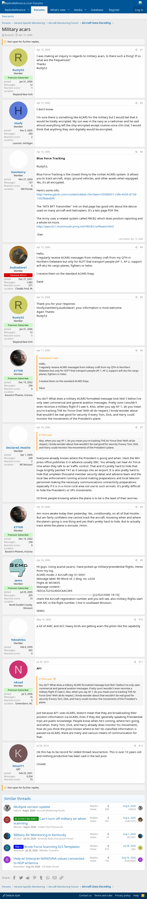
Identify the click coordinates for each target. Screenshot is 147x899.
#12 (141, 745)
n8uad (18, 682)
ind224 (17, 810)
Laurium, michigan (23, 143)
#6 (141, 350)
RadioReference (15, 10)
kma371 (18, 766)
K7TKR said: (45, 679)
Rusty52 (9, 35)
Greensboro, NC (24, 703)
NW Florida (27, 189)
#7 (141, 427)
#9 (141, 560)
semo (18, 580)
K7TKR (18, 371)
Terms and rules (103, 895)
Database (97, 10)
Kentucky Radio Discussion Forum (55, 838)
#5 (141, 297)
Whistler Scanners (49, 850)
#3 (141, 151)
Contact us (85, 895)
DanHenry (18, 172)
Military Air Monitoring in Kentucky (40, 835)
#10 (141, 619)
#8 (141, 507)
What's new (57, 10)
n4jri (133, 849)
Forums (39, 10)
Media (78, 10)
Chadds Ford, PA (24, 288)
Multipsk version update (32, 807)
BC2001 (18, 838)
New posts (8, 16)
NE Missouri (26, 464)
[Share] (136, 50)
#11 (141, 662)
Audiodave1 (18, 267)
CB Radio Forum (50, 866)
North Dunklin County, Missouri (21, 606)
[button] (28, 9)
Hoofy (18, 123)
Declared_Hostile (18, 447)
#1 (141, 49)
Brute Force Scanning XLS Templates (52, 846)
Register (114, 10)
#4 (141, 247)
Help (136, 895)
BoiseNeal (19, 866)
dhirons (18, 827)
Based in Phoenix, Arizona (19, 395)
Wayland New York (23, 94)
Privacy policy (123, 895)
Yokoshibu (18, 640)
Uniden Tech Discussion (50, 827)
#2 (141, 103)
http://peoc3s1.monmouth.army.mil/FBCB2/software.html (75, 226)
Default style (12, 895)
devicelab (19, 850)
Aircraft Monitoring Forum (51, 810)
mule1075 (130, 821)
